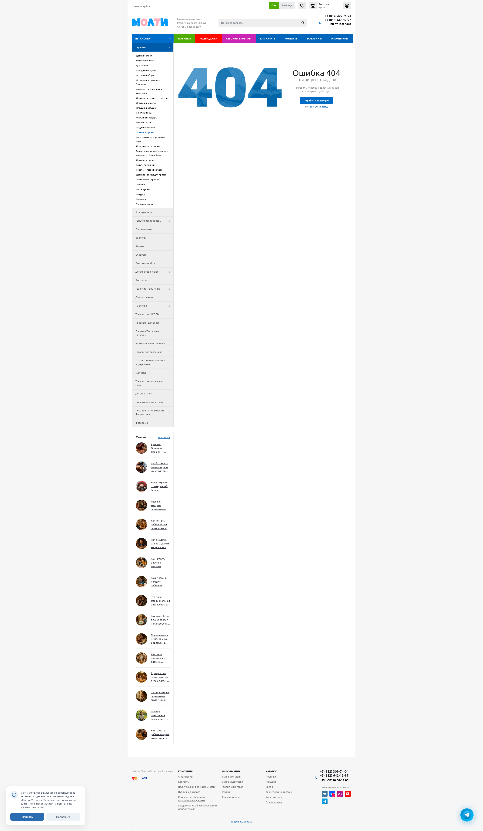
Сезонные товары (238, 38)
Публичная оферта (189, 792)
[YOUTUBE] (348, 794)
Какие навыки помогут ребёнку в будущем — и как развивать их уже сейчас (159, 582)
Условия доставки (232, 781)
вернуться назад (319, 106)
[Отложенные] (302, 5)
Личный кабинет (232, 797)
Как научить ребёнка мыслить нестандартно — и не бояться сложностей (160, 562)
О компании (339, 38)
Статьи (226, 792)
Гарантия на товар (232, 786)
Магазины (314, 38)
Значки (139, 246)
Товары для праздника (148, 352)
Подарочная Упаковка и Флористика (149, 412)
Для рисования (144, 297)
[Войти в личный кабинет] (347, 5)
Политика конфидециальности (196, 786)
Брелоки (140, 237)
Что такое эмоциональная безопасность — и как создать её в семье (160, 601)
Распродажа (208, 38)
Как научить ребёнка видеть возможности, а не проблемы (160, 734)
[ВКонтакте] (325, 794)
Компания (185, 771)
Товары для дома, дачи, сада (149, 383)
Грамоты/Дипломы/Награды (147, 333)
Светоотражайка (145, 263)
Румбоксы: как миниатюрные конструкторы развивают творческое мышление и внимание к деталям (159, 467)
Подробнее (63, 816)
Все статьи (164, 437)
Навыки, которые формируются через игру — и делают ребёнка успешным (159, 505)
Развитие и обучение (147, 288)
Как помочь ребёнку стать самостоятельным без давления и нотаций (160, 524)
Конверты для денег (147, 322)
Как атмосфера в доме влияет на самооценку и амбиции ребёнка (160, 620)
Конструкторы (143, 212)
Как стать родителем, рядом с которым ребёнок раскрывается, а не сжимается (160, 658)
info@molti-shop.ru (241, 821)
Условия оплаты (231, 776)
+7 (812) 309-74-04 (338, 16)
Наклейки (141, 305)
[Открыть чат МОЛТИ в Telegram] (467, 815)
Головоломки (143, 229)
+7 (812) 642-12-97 (338, 20)
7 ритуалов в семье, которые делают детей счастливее (160, 677)
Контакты (291, 38)
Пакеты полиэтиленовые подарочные (150, 362)
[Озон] (332, 794)
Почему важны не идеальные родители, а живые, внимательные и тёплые (159, 639)
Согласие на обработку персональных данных (191, 799)
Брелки (270, 786)
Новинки (184, 38)
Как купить (268, 38)
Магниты (140, 372)
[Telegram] (325, 801)
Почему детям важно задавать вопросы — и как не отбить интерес (160, 543)
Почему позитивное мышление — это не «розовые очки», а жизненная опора (159, 715)
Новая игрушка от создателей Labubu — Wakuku (159, 486)
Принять (27, 816)
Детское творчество (147, 271)
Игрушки (140, 47)
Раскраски (141, 280)
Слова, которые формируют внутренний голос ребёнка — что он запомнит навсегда (160, 696)
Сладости (141, 254)
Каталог (145, 38)
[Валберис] (340, 794)
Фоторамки (142, 422)
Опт (273, 5)
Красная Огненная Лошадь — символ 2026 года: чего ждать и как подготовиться (159, 448)
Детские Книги (143, 393)
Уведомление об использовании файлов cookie (197, 807)
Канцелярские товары (148, 220)
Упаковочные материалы (150, 343)
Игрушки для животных (149, 402)
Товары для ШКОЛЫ (147, 314)
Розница (287, 5)
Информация (231, 771)
